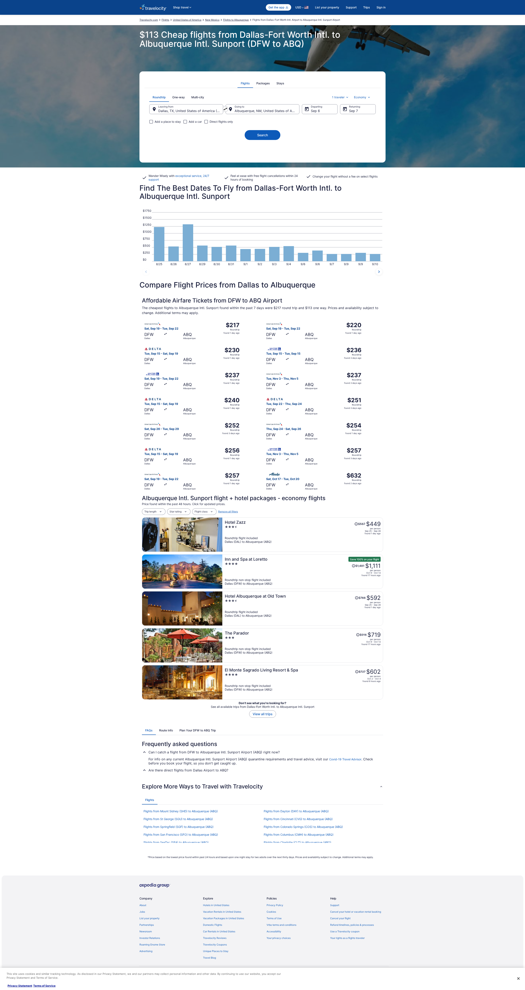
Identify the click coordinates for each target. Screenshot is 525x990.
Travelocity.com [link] (148, 19)
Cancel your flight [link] (340, 918)
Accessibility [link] (274, 931)
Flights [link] (165, 19)
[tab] (245, 83)
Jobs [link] (142, 911)
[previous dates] (146, 271)
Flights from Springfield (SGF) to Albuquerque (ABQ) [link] (178, 826)
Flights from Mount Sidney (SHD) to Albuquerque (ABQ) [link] (181, 811)
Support (351, 7)
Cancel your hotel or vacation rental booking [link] (355, 911)
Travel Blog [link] (209, 957)
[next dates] (379, 271)
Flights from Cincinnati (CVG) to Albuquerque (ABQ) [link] (298, 819)
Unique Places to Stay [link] (215, 951)
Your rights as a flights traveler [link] (347, 938)
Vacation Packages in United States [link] (223, 918)
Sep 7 (353, 111)
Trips (366, 7)
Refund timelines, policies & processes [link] (352, 924)
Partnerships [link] (146, 924)
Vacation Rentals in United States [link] (222, 911)
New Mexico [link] (212, 19)
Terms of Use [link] (274, 918)
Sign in (381, 7)
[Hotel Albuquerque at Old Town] (302, 608)
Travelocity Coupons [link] (215, 944)
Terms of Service (44, 985)
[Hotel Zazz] (302, 534)
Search (262, 135)
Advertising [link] (145, 951)
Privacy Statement (20, 985)
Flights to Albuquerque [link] (236, 19)
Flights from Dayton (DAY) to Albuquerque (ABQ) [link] (296, 811)
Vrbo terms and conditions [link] (281, 924)
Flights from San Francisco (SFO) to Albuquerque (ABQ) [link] (181, 834)
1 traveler (338, 97)
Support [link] (334, 905)
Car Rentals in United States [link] (219, 931)
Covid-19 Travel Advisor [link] (345, 759)
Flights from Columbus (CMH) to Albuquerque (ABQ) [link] (298, 834)
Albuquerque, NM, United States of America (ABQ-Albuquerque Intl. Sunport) (267, 111)
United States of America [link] (187, 19)
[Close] (518, 978)
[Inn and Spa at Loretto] (302, 571)
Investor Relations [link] (149, 938)
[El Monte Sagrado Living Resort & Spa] (302, 682)
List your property (327, 7)
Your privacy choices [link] (279, 938)
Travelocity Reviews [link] (214, 938)
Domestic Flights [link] (212, 924)
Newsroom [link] (145, 931)
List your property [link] (149, 918)
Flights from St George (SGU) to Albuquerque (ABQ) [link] (178, 819)
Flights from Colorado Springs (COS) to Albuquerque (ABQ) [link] (303, 826)
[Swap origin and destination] (225, 109)
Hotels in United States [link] (216, 905)
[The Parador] (302, 645)
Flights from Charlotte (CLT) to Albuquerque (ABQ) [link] (297, 842)
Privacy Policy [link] (275, 905)
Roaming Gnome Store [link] (152, 944)
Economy (360, 97)
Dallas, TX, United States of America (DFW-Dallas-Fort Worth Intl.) (190, 111)
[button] (262, 786)
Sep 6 (315, 111)
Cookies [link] (271, 911)
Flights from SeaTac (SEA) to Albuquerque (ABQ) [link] (176, 842)
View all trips (263, 714)
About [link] (142, 905)
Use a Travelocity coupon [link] (345, 931)
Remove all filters (228, 511)
